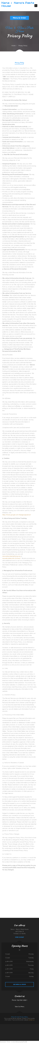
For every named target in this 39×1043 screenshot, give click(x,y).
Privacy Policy (24, 1017)
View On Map (19, 937)
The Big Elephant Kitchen (10, 1031)
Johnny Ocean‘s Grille (23, 1031)
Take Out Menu (19, 1006)
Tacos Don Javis (32, 1031)
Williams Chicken (28, 1031)
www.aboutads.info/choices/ (11, 558)
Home (13, 45)
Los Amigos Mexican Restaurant (20, 1031)
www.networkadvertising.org (11, 556)
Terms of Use (15, 1017)
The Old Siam (17, 1031)
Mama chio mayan (34, 1031)
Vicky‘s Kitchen (30, 1031)
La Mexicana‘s (26, 1031)
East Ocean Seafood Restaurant (7, 1031)
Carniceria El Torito (2, 1031)
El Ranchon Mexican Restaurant (14, 1031)
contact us (31, 1020)
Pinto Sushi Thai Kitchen (36, 1031)
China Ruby (4, 1031)
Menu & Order (19, 18)
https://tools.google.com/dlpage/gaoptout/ (16, 515)
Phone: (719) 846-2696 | (19, 1000)
